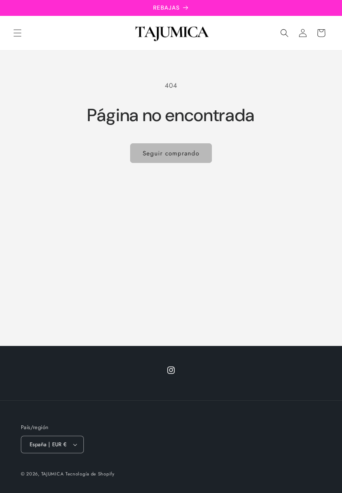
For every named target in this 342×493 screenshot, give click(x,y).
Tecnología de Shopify (90, 473)
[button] (17, 33)
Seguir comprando (171, 153)
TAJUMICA (52, 473)
